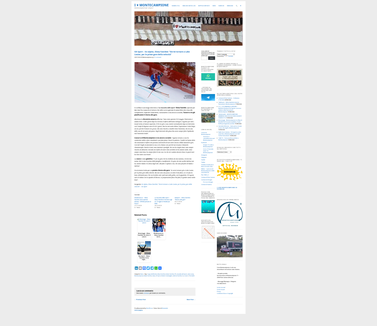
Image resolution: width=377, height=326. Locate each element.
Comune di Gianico (206, 184)
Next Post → (191, 299)
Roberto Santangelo (166, 276)
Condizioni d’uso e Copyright (225, 293)
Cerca (211, 58)
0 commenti (158, 57)
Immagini (230, 5)
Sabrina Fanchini (177, 276)
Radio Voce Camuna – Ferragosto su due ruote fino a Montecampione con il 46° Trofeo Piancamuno (229, 133)
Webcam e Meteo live (189, 5)
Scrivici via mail (221, 287)
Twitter (203, 162)
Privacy (219, 291)
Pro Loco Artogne (208, 182)
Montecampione (138, 276)
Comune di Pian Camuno (208, 177)
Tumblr (203, 160)
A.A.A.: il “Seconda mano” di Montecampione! (208, 150)
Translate (230, 56)
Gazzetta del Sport (182, 274)
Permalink (191, 276)
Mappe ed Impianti (204, 5)
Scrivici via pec (221, 289)
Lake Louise (190, 274)
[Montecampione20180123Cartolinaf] (208, 122)
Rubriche (221, 5)
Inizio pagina (138, 310)
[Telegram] (208, 100)
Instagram (204, 155)
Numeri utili (176, 5)
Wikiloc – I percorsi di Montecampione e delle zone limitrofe (207, 170)
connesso (146, 293)
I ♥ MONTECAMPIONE (151, 5)
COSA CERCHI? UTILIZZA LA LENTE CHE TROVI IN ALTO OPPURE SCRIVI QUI (208, 53)
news (153, 276)
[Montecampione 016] (236, 257)
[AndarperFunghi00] (229, 86)
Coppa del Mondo (152, 274)
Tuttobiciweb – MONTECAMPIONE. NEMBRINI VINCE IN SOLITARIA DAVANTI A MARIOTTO (230, 116)
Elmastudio (165, 308)
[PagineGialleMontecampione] (229, 180)
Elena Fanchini (161, 274)
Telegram (203, 157)
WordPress (149, 308)
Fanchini (171, 274)
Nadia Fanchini (148, 276)
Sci (183, 276)
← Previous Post (140, 299)
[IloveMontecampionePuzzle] (208, 213)
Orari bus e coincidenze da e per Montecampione (209, 138)
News (214, 5)
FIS (175, 274)
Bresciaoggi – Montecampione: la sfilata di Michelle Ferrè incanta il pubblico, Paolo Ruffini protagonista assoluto (230, 121)
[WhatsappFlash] (208, 80)
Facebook (204, 142)
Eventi (167, 274)
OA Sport (158, 276)
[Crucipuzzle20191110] (208, 238)
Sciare (186, 276)
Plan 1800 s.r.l (205, 175)
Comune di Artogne (206, 180)
